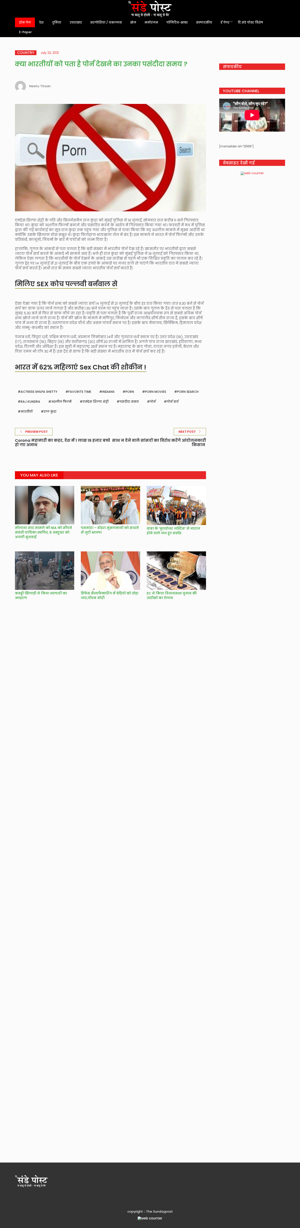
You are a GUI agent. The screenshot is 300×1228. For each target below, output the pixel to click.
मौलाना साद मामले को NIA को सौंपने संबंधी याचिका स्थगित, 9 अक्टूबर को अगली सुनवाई (43, 532)
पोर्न (153, 401)
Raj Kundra (30, 401)
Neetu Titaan (40, 86)
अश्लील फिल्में (61, 401)
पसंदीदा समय (129, 401)
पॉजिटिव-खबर (177, 22)
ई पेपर (225, 22)
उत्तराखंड (76, 22)
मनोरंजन (151, 22)
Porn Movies (155, 391)
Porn (129, 391)
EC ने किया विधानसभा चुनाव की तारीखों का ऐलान (172, 595)
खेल (133, 22)
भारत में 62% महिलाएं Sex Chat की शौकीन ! (80, 367)
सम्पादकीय (204, 22)
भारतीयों (27, 411)
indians (108, 391)
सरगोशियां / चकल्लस (106, 22)
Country (25, 53)
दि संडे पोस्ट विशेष (250, 22)
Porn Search (188, 391)
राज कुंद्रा (50, 411)
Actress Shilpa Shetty (39, 391)
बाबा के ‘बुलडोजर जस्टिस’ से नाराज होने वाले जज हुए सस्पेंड (173, 530)
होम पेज (25, 22)
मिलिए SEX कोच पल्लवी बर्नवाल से (66, 284)
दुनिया (56, 22)
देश (41, 22)
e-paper (25, 32)
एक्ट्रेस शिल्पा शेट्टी (95, 401)
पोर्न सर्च (173, 401)
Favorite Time (79, 391)
